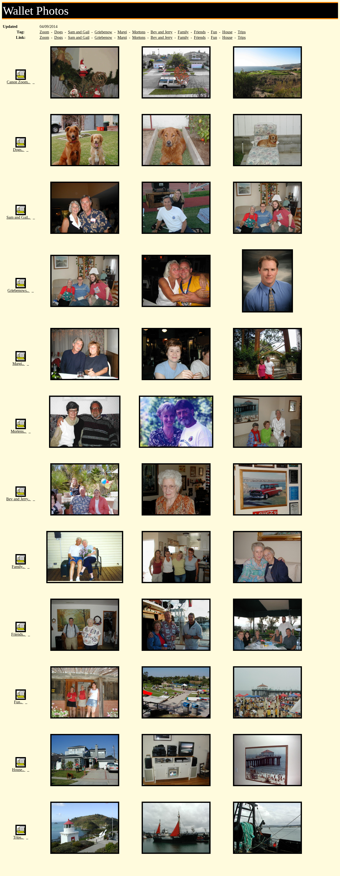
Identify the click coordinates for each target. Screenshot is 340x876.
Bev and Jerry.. (18, 499)
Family (183, 32)
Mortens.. (19, 431)
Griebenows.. (18, 290)
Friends (200, 32)
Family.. (18, 567)
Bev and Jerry (161, 32)
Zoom (44, 32)
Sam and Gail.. (18, 217)
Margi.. (18, 363)
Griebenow (103, 32)
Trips (242, 32)
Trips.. (18, 837)
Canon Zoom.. (19, 82)
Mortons (138, 32)
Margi (122, 32)
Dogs (58, 32)
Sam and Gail (78, 32)
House (227, 32)
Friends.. (18, 634)
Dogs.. (18, 150)
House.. (18, 770)
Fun (214, 32)
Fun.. (18, 702)
